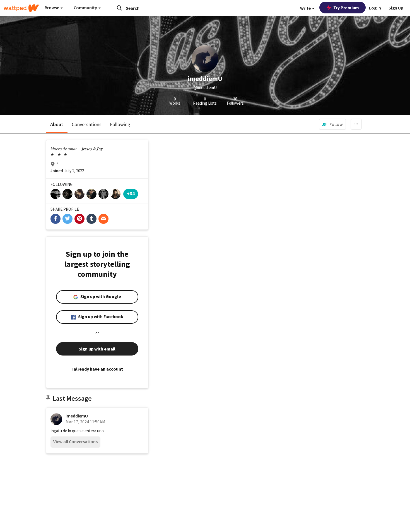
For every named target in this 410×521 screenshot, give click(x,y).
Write (306, 8)
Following (120, 124)
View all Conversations (75, 441)
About (56, 124)
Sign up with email (97, 349)
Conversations (87, 124)
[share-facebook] (55, 219)
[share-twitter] (67, 219)
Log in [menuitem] (375, 8)
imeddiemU (77, 415)
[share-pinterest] (79, 219)
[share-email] (103, 219)
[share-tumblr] (91, 219)
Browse (52, 7)
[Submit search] (119, 7)
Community (86, 7)
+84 (131, 193)
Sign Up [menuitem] (396, 8)
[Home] (21, 8)
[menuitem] (332, 124)
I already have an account (97, 369)
